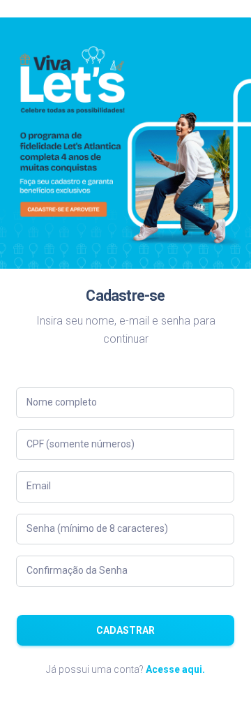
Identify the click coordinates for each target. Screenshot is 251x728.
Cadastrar (125, 630)
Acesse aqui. (175, 669)
